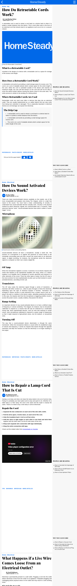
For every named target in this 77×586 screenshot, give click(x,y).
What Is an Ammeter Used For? (63, 372)
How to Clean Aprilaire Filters (63, 472)
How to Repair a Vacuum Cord (63, 542)
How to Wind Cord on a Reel (63, 169)
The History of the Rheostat (62, 292)
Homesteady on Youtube (30, 429)
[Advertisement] (15, 139)
